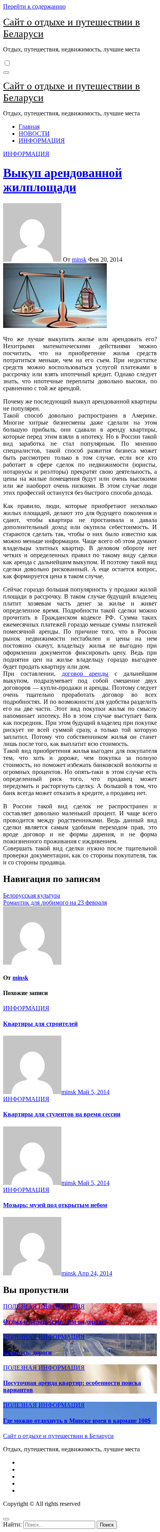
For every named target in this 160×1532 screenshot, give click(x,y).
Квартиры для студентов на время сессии (61, 1114)
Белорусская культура (31, 895)
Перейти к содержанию (34, 6)
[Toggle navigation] (6, 72)
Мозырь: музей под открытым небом (55, 1205)
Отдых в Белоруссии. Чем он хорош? (55, 1321)
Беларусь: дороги (27, 1352)
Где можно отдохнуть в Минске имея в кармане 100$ (77, 1420)
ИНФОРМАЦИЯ (42, 140)
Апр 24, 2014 (95, 1273)
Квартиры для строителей (40, 1023)
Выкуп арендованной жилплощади (62, 180)
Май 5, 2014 (94, 1092)
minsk (79, 259)
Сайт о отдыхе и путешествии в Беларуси (58, 1436)
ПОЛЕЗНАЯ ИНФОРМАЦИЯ (44, 1306)
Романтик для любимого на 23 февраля (55, 902)
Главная (29, 126)
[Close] (6, 1519)
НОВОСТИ (34, 133)
